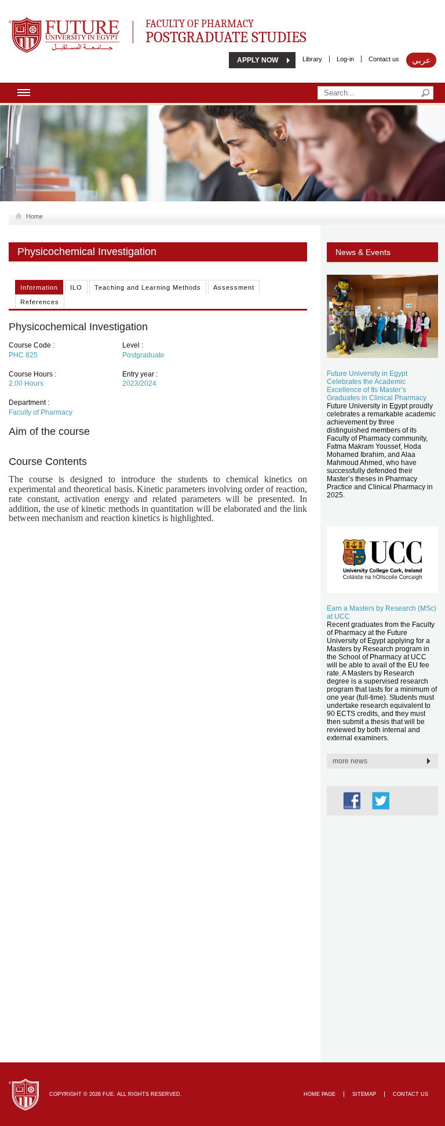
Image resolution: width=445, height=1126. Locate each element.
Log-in (345, 59)
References (39, 301)
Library (312, 59)
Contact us (384, 59)
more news (350, 761)
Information (39, 287)
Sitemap (364, 1094)
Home (34, 216)
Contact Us (410, 1094)
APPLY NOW (257, 60)
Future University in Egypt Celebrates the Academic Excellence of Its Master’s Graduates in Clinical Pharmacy (376, 386)
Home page (319, 1094)
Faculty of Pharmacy (226, 29)
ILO (76, 287)
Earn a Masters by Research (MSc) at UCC (381, 612)
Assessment (233, 287)
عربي (421, 60)
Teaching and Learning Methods (147, 287)
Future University (51, 23)
